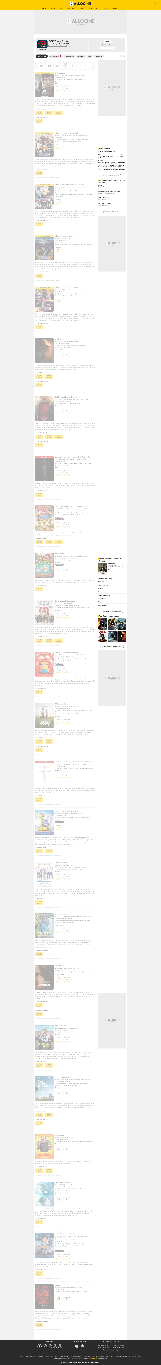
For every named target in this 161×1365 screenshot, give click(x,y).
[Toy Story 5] (44, 565)
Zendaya (70, 403)
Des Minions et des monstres (66, 652)
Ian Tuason (60, 1289)
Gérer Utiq (131, 1356)
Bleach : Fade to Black (64, 236)
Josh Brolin (82, 79)
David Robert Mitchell (64, 1081)
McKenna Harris (73, 558)
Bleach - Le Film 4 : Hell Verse (67, 288)
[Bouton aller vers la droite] (124, 56)
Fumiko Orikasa (75, 139)
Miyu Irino (83, 1188)
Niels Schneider (74, 768)
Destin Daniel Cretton (64, 401)
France (78, 459)
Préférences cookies (76, 1356)
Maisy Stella (83, 1083)
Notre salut (101, 581)
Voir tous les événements (112, 175)
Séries (61, 8)
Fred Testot (79, 869)
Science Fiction (80, 1079)
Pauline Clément (63, 607)
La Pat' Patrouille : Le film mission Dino (70, 506)
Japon (85, 135)
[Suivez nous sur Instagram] (50, 1346)
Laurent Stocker (74, 607)
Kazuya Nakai (84, 294)
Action (66, 135)
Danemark (84, 916)
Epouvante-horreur (70, 968)
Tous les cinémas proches (112, 211)
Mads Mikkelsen (63, 920)
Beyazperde (102, 1347)
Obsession (59, 966)
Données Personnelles (88, 1356)
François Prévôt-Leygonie (65, 867)
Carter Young (71, 512)
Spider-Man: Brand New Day (66, 397)
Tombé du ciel (60, 1026)
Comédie (80, 508)
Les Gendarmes (61, 863)
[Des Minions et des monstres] (44, 664)
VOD (97, 8)
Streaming (71, 8)
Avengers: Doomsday (104, 595)
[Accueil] (80, 3)
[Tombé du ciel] (44, 1037)
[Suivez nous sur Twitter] (45, 1346)
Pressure (100, 588)
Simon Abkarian (63, 463)
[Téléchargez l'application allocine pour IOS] (77, 1346)
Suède (90, 916)
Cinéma (52, 8)
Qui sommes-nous (30, 1356)
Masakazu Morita (63, 139)
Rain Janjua (62, 512)
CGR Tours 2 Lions (104, 197)
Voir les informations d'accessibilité (57, 46)
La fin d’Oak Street (62, 1077)
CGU (52, 1356)
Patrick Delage (70, 657)
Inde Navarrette (77, 972)
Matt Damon (62, 345)
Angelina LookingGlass (81, 710)
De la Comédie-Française (65, 601)
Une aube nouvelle (62, 1182)
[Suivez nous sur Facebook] (39, 1346)
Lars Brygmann (85, 920)
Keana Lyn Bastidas (82, 1291)
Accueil (37, 35)
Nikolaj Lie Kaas (74, 920)
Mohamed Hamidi (62, 1030)
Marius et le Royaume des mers (67, 811)
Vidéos (90, 8)
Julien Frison (84, 607)
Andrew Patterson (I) (63, 708)
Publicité (47, 1356)
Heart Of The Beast (103, 585)
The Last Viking (61, 914)
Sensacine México (109, 1350)
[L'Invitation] (102, 569)
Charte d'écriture (110, 1356)
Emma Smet (89, 1141)
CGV (56, 1356)
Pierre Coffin (61, 657)
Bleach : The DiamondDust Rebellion (69, 185)
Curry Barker (61, 970)
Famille (73, 813)
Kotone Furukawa (73, 1188)
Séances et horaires (49, 35)
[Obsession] (44, 977)
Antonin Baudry (62, 461)
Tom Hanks (78, 560)
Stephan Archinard (80, 867)
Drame (72, 75)
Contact (22, 1356)
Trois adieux (101, 602)
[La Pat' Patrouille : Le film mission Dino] (44, 517)
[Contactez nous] (60, 1346)
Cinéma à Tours (70, 35)
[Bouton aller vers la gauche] (121, 56)
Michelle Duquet (69, 1291)
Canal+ (116, 8)
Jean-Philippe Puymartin (66, 560)
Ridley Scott (61, 77)
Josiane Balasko (71, 1032)
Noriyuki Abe (61, 137)
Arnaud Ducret (63, 869)
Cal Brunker (61, 511)
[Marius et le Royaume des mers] (44, 822)
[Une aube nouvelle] (44, 1194)
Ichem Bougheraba (64, 1141)
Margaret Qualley (72, 79)
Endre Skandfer (62, 815)
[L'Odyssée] (44, 350)
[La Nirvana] (44, 1146)
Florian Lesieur (87, 463)
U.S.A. (83, 75)
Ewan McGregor (74, 1083)
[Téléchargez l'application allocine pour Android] (83, 1346)
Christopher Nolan (63, 343)
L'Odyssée (59, 339)
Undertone (59, 1285)
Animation (72, 135)
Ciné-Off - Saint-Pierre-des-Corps (109, 191)
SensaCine (116, 1345)
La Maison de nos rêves (105, 578)
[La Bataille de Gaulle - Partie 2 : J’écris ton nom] (44, 773)
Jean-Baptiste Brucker (78, 1141)
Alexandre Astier (72, 658)
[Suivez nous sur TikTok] (55, 1346)
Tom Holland (71, 345)
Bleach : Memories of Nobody (67, 133)
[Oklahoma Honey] (44, 715)
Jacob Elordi (62, 79)
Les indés (106, 8)
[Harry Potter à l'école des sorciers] (44, 1245)
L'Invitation (111, 563)
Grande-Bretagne (60, 1238)
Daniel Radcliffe (63, 1244)
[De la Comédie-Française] (44, 612)
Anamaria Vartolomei (86, 768)
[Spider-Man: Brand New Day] (44, 408)
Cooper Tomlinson (89, 972)
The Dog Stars (60, 73)
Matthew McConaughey (65, 710)
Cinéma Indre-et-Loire (60, 35)
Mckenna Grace (81, 512)
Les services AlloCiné (121, 1356)
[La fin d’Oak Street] (44, 1088)
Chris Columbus (62, 1242)
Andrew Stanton (62, 558)
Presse (58, 86)
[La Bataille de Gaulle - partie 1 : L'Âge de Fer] (44, 468)
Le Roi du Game (103, 605)
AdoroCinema (116, 1347)
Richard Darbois (87, 560)
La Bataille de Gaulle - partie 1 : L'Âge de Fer (72, 457)
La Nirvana (59, 1135)
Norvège (79, 813)
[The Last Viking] (44, 925)
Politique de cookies (64, 1356)
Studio (100, 185)
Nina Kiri (61, 1291)
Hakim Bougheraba (63, 1139)
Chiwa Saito (84, 139)
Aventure (67, 75)
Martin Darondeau (62, 605)
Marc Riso (71, 869)
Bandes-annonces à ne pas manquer (112, 646)
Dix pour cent (102, 598)
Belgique (83, 459)
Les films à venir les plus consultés (112, 611)
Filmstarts (101, 1345)
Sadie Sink (76, 403)
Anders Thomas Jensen (64, 918)
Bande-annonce (112, 570)
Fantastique (73, 341)
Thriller (77, 75)
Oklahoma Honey (62, 704)
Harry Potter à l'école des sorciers (68, 1234)
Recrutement (40, 1356)
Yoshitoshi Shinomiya (64, 1187)
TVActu (81, 8)
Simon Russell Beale (75, 463)
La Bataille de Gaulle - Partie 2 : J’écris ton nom (74, 762)
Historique (66, 459)
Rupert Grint (73, 1244)
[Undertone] (44, 1296)
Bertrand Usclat (74, 605)
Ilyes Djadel (62, 1032)
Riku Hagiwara (62, 1188)
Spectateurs (67, 86)
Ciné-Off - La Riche (104, 203)
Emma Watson (82, 1244)
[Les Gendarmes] (44, 874)
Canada (79, 1287)
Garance (100, 591)
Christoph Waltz (83, 658)
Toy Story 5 (59, 554)
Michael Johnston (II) (65, 972)
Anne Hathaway (80, 345)
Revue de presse (100, 1356)
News (44, 8)
